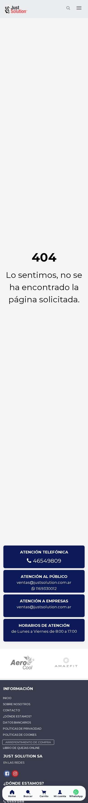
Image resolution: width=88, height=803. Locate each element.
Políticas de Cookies (19, 734)
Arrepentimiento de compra (28, 742)
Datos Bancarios (17, 722)
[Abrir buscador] (68, 7)
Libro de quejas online (21, 748)
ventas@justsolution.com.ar (44, 582)
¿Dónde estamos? (17, 716)
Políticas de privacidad (22, 728)
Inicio (7, 698)
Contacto (11, 710)
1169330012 (46, 588)
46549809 (46, 560)
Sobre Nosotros (16, 704)
